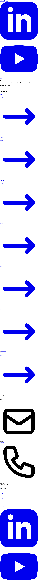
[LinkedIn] (19, 39)
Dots (2, 498)
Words (2, 497)
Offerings (3, 493)
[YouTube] (19, 77)
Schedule (3, 492)
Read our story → (35, 489)
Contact (1, 78)
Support (5, 1)
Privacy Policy (3, 506)
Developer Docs (2, 1)
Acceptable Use (3, 507)
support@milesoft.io (2, 442)
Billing (7, 1)
